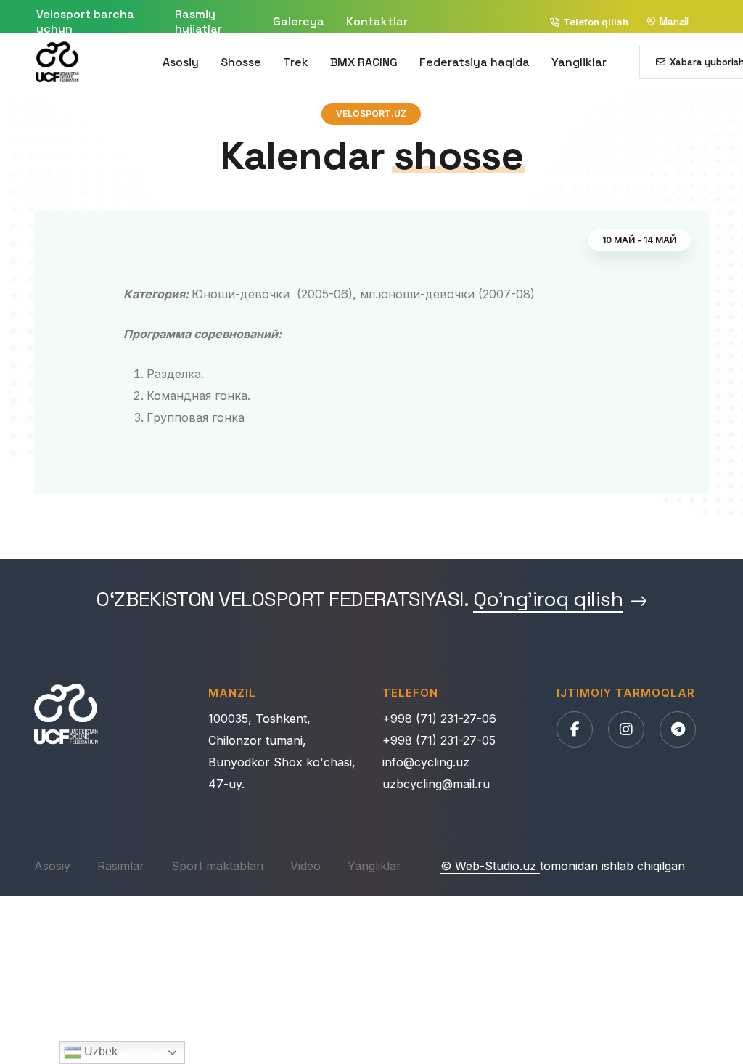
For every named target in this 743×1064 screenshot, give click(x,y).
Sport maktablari (217, 866)
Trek (295, 62)
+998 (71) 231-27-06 (439, 718)
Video (305, 866)
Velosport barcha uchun (85, 21)
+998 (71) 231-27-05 (439, 740)
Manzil (674, 21)
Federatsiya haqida (474, 62)
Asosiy (181, 62)
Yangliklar (579, 62)
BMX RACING (364, 62)
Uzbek (99, 1051)
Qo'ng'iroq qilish (548, 600)
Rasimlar (120, 866)
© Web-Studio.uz (490, 866)
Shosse (241, 62)
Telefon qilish (595, 22)
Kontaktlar (377, 21)
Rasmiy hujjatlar (198, 21)
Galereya (298, 21)
